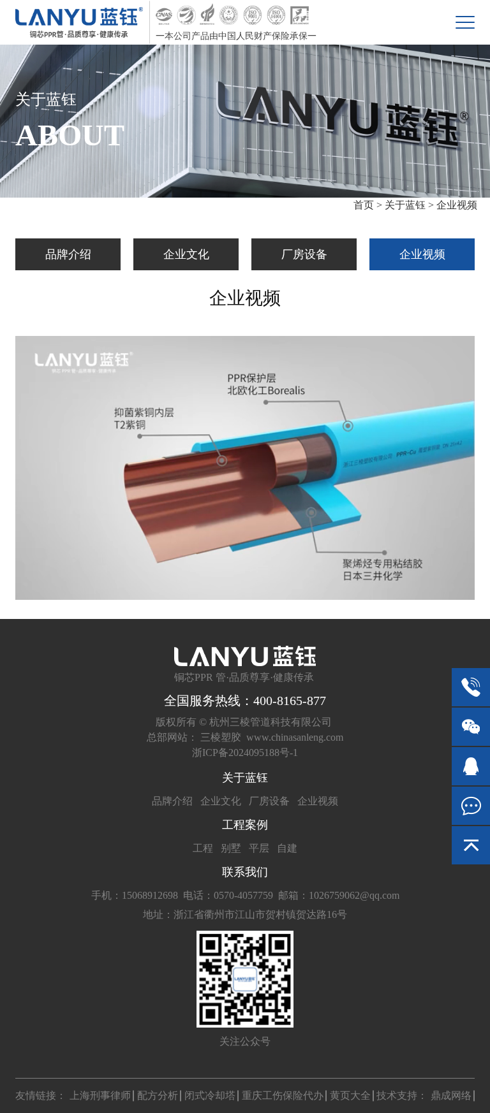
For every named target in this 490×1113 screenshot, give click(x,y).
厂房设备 (304, 254)
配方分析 (157, 1095)
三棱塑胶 (220, 737)
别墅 (231, 848)
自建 (287, 848)
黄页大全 (350, 1095)
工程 (203, 848)
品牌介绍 (68, 254)
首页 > (369, 205)
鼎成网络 (451, 1095)
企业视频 (456, 205)
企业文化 (186, 254)
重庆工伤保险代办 (282, 1095)
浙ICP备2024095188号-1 (245, 752)
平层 (259, 848)
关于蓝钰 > (409, 205)
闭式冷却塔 (209, 1095)
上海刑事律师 (100, 1095)
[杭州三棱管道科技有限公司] (79, 22)
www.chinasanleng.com (294, 737)
